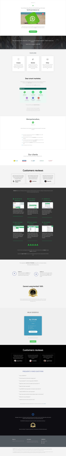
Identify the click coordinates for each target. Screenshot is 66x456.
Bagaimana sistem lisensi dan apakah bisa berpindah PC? (29, 383)
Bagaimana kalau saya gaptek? (24, 386)
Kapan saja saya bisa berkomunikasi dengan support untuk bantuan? (31, 394)
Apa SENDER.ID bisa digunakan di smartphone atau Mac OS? (30, 388)
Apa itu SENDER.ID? (22, 375)
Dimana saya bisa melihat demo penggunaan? (27, 378)
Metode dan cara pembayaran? (24, 396)
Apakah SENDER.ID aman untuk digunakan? (27, 391)
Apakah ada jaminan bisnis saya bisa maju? (27, 399)
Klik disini (45, 403)
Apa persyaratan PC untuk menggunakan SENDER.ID (28, 380)
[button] (33, 18)
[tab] (33, 375)
